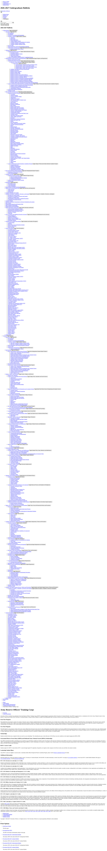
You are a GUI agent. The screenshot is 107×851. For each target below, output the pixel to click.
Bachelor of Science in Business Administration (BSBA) (21, 75)
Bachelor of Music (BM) (15, 72)
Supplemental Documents (15, 491)
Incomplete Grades (14, 474)
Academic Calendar (12, 36)
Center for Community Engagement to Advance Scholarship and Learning (19, 201)
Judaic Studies (13, 133)
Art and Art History (14, 101)
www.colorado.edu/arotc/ (5, 758)
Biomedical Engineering (15, 104)
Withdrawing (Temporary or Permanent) (18, 580)
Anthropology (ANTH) (12, 234)
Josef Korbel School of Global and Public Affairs (20, 355)
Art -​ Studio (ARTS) (12, 237)
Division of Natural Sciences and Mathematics (19, 357)
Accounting (12, 94)
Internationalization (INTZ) (13, 294)
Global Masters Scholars (12, 173)
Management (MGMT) (12, 305)
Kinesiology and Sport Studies (16, 134)
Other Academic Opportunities (11, 205)
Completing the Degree (15, 549)
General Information (9, 447)
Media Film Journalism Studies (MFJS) (15, 310)
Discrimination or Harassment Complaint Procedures (18, 198)
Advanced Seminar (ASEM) (13, 230)
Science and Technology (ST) (14, 324)
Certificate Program (14, 461)
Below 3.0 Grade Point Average (16, 526)
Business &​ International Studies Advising (18, 177)
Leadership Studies (14, 137)
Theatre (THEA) (11, 331)
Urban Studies (13, 161)
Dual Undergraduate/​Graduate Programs (13, 170)
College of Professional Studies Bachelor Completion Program (20, 163)
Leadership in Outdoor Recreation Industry (18, 136)
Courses (4, 17)
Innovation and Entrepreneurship (16, 129)
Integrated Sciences (14, 130)
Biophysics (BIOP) (11, 619)
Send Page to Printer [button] (7, 826)
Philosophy (12, 148)
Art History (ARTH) (12, 239)
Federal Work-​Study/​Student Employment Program (20, 509)
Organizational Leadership (15, 168)
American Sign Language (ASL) (14, 232)
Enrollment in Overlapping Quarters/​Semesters (17, 553)
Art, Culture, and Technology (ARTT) (15, 238)
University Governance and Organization (16, 35)
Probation (12, 533)
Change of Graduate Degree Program (17, 499)
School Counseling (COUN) (13, 688)
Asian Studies (13, 102)
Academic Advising (9, 174)
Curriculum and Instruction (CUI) (14, 634)
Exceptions (12, 589)
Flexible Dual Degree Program (16, 458)
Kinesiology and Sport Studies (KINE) (15, 298)
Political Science (13, 150)
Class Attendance (11, 538)
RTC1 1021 (33, 811)
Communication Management (16, 433)
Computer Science (14, 114)
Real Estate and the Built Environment (17, 153)
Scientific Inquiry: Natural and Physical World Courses (26, 66)
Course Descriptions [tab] (7, 713)
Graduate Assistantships (15, 510)
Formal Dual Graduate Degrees (14, 364)
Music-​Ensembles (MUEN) (13, 312)
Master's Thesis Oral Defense (16, 567)
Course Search (8, 334)
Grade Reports (13, 473)
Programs (5, 16)
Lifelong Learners (13, 482)
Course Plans (15, 63)
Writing (11, 162)
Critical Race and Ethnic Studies (16, 115)
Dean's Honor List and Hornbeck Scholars (16, 224)
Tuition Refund (11, 190)
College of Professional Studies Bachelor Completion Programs (20, 83)
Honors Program (13, 126)
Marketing (12, 140)
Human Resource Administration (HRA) (16, 657)
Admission (7, 50)
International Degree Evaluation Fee (17, 489)
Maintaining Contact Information (16, 603)
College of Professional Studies (16, 361)
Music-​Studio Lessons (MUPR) (14, 313)
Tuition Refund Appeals (15, 520)
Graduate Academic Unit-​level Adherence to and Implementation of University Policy (27, 453)
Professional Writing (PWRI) (13, 681)
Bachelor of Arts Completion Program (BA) (19, 86)
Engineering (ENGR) (12, 261)
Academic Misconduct (14, 600)
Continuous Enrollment (15, 559)
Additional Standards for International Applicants (17, 500)
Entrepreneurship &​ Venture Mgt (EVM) (16, 645)
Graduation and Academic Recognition (13, 221)
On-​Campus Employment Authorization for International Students (23, 511)
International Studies (14, 131)
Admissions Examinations (15, 493)
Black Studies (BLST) (12, 245)
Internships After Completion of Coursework (16, 563)
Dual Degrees (8, 350)
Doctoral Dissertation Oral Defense (17, 548)
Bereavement (13, 608)
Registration (7, 182)
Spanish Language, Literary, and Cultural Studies (20, 158)
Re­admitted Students (12, 220)
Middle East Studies (14, 145)
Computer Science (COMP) (13, 256)
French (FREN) (11, 275)
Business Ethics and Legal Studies (17, 107)
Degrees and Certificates (12, 375)
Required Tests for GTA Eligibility (17, 504)
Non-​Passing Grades (14, 472)
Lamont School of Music (15, 383)
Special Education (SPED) (13, 692)
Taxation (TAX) (11, 694)
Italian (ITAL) (10, 295)
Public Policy (13, 152)
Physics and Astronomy (15, 149)
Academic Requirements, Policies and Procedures (15, 521)
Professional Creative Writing (16, 439)
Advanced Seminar (14, 95)
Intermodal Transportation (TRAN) (15, 660)
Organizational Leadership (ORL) (14, 677)
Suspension (12, 534)
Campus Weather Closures (15, 41)
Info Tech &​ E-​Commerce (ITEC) (14, 659)
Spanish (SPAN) (11, 330)
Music (11, 146)
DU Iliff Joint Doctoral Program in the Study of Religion (21, 407)
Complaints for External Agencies (14, 199)
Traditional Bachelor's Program (14, 51)
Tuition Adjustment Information (16, 519)
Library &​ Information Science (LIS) (15, 667)
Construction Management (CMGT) (15, 257)
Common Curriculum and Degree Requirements (19, 69)
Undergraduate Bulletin (7, 814)
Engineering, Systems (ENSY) (14, 643)
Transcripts (10, 213)
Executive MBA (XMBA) (13, 647)
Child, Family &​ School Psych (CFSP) (15, 625)
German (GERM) (11, 279)
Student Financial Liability (15, 518)
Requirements (13, 545)
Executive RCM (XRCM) (13, 648)
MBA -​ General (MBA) (12, 673)
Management (12, 139)
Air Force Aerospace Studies (16, 96)
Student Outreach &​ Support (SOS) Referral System (20, 610)
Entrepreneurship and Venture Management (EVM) (18, 269)
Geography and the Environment (16, 124)
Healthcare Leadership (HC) (13, 284)
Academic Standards (12, 522)
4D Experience (11, 33)
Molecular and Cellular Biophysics (17, 429)
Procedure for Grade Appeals (13, 195)
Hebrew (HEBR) (11, 285)
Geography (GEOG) (12, 277)
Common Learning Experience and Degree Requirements (21, 85)
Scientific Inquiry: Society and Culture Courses (24, 68)
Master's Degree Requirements (14, 564)
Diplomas (10, 223)
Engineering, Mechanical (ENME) (14, 266)
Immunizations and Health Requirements (16, 596)
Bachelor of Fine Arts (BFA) (16, 71)
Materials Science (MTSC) (13, 307)
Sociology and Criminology (15, 156)
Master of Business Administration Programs (19, 403)
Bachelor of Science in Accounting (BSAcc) (19, 74)
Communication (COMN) (13, 627)
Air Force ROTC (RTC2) (13, 231)
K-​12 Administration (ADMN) (14, 664)
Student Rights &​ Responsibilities (12, 206)
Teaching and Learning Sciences (16, 422)
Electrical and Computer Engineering (17, 118)
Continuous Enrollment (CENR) (14, 631)
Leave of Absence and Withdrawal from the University (16, 214)
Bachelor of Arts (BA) (14, 70)
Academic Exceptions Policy (13, 197)
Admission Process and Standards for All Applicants (18, 484)
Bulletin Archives (6, 816)
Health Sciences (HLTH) (13, 283)
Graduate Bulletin (6, 815)
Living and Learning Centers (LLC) (15, 304)
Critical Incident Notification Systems (15, 208)
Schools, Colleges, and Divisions (11, 374)
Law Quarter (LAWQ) (12, 301)
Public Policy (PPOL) (12, 319)
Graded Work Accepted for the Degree (18, 527)
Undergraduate (6, 30)
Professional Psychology (15, 409)
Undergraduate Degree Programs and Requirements (15, 58)
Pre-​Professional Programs (15, 178)
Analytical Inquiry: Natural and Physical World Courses (26, 64)
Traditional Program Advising (14, 175)
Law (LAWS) (10, 665)
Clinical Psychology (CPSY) (13, 251)
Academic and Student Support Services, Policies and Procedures (18, 587)
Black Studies (13, 105)
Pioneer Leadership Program (59, 752)
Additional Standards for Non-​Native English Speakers (18, 501)
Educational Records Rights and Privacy (16, 209)
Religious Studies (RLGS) (13, 322)
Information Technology (15, 167)
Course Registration (12, 184)
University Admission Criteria (16, 486)
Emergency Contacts (12, 212)
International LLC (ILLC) (13, 292)
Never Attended (13, 466)
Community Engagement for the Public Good (19, 113)
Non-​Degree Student (14, 55)
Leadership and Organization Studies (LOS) (16, 303)
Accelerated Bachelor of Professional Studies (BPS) (20, 87)
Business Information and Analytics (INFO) (16, 248)
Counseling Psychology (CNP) (14, 258)
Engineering (12, 392)
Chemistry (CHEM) (12, 249)
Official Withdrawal (12, 215)
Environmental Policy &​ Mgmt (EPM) (15, 646)
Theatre (11, 160)
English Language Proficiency (16, 503)
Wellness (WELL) (11, 332)
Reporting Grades (13, 465)
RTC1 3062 (48, 811)
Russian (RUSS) (11, 323)
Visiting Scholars (13, 483)
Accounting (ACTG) (12, 229)
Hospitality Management (15, 127)
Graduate (5, 335)
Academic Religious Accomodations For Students (20, 42)
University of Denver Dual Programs (15, 171)
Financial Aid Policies (14, 512)
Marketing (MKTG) (12, 306)
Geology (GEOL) (11, 278)
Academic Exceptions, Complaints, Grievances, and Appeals (17, 193)
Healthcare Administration (15, 166)
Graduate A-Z (5, 2)
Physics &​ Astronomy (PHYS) (14, 315)
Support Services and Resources (14, 606)
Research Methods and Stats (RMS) (15, 687)
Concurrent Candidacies (15, 462)
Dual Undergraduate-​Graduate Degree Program (19, 459)
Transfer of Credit (11, 90)
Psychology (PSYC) (12, 317)
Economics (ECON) (12, 260)
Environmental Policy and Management (18, 434)
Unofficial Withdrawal (12, 216)
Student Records (11, 601)
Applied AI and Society (15, 98)
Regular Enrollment (14, 556)
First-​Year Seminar (14, 122)
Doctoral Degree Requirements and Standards (17, 544)
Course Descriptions (9, 228)
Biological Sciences (14, 103)
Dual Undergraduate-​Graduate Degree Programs (17, 351)
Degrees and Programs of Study (14, 59)
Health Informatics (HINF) (13, 652)
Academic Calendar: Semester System (17, 44)
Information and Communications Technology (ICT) (18, 289)
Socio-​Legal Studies (14, 155)
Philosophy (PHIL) (11, 314)
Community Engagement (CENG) (14, 255)
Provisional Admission (14, 479)
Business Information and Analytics (17, 108)
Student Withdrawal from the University (16, 578)
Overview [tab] (5, 712)
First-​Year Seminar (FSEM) (13, 274)
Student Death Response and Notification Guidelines (20, 611)
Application (12, 487)
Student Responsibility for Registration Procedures (20, 572)
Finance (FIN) (10, 273)
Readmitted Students (14, 52)
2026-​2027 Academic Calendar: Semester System (20, 344)
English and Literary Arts (15, 120)
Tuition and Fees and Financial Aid (12, 188)
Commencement (11, 222)
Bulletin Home (6, 4)
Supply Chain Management (15, 442)
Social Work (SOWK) (12, 327)
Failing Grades (13, 467)
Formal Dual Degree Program (16, 457)
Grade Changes (13, 531)
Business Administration (15, 106)
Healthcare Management (15, 436)
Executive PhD (13, 399)
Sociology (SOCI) (11, 329)
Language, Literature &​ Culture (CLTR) (16, 300)
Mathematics (12, 141)
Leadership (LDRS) (12, 302)
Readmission (10, 570)
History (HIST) (11, 286)
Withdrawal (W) (13, 468)
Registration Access (12, 183)
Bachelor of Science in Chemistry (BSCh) (18, 77)
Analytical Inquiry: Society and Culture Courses (24, 65)
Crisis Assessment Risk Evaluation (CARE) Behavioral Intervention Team (24, 609)
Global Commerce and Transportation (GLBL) (17, 280)
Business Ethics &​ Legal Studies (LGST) (16, 621)
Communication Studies (15, 112)
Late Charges (13, 517)
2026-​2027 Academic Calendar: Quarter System (19, 343)
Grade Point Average (14, 524)
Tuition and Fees (11, 189)
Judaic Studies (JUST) (12, 297)
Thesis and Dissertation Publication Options (18, 552)
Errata (4, 700)
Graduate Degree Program (15, 456)
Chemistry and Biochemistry (16, 111)
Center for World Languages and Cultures (18, 110)
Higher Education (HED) (13, 655)
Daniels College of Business (15, 353)
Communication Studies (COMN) (14, 254)
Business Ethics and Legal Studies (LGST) (16, 247)
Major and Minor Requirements (11, 91)
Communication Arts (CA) (13, 253)
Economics (12, 117)
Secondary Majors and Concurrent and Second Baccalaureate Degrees (24, 82)
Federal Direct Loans (14, 507)
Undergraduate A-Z (7, 3)
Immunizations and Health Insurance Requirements (15, 187)
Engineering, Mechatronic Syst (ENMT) (16, 267)
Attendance (12, 37)
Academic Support (9, 200)
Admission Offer (13, 495)
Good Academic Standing (15, 525)
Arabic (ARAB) (11, 235)
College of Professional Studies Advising (16, 180)
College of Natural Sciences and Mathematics (19, 370)
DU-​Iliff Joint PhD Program (15, 460)
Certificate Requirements (13, 543)
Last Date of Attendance (15, 470)
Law (11, 445)
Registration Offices (14, 573)
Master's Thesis (13, 566)
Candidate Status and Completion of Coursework (20, 530)
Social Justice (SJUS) (12, 325)
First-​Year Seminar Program (15, 176)
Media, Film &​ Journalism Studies (17, 143)
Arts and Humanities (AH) (13, 240)
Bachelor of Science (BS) (15, 73)
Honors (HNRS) (11, 287)
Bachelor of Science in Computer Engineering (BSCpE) (21, 79)
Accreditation (10, 34)
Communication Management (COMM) (16, 628)
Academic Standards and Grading (12, 192)
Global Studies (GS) (12, 282)
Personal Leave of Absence (15, 581)
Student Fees (12, 515)
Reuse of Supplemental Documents (17, 492)
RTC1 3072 (7, 803)
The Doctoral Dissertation (15, 546)
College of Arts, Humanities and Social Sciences (19, 352)
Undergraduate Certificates (15, 88)
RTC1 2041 (43, 811)
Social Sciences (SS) (12, 326)
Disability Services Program (13, 595)
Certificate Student (14, 480)
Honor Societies (11, 227)
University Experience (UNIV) (14, 696)
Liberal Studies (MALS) (12, 666)
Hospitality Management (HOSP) (14, 288)
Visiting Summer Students (15, 56)
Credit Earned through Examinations (15, 89)
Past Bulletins (5, 699)
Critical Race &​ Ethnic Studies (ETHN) (15, 259)
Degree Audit (10, 181)
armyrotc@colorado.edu (19, 758)
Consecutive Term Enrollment (16, 558)
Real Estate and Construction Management (18, 404)
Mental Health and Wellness (15, 144)
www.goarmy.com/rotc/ (72, 757)
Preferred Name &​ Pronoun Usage (17, 604)
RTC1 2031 (38, 811)
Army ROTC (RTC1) (12, 236)
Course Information (12, 185)
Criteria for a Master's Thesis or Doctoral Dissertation (20, 551)
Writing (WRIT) (11, 333)
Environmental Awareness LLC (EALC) (16, 270)
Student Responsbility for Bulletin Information (19, 451)
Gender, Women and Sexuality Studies (17, 123)
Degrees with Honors (12, 225)
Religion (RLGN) (11, 685)
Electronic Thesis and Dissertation (14, 550)
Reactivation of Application (15, 497)
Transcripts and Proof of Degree (16, 490)
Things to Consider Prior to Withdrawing (18, 579)
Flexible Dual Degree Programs (14, 363)
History (11, 125)
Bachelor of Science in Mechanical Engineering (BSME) (21, 81)
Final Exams (12, 38)
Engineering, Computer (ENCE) (14, 264)
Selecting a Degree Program (15, 62)
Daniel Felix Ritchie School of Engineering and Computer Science (23, 354)
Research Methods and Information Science (18, 421)
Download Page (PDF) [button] (7, 830)
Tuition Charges (13, 514)
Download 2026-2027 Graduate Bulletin (11, 838)
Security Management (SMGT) (14, 690)
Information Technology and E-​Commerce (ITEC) (18, 291)
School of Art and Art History (16, 378)
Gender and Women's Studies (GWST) (15, 276)
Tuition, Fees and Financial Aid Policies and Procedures (16, 505)
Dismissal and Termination (15, 535)
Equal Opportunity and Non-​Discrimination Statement (18, 46)
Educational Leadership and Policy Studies (18, 419)
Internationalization (14, 132)
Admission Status (11, 476)
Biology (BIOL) (11, 244)
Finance (11, 121)
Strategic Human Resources (15, 440)
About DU (7, 31)
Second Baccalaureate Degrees (16, 53)
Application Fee (13, 488)
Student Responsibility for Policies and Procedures (18, 576)
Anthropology (13, 97)
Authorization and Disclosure (13, 47)
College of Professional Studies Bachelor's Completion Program (20, 57)
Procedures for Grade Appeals (16, 594)
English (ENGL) (11, 268)
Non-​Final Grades (13, 469)
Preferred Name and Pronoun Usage (15, 211)
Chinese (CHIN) (11, 250)
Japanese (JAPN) (11, 296)
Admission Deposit (14, 496)
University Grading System (13, 464)
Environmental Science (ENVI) (14, 272)
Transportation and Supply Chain (16, 169)
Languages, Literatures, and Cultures (17, 135)
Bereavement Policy (14, 39)
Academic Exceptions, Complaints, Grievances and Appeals (19, 588)
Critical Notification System (13, 449)
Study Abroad (8, 203)
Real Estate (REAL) (12, 321)
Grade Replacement (14, 528)
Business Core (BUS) (12, 246)
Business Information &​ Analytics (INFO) (16, 622)
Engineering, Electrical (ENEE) (14, 265)
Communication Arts (14, 165)
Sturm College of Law (14, 362)
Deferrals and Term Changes (16, 498)
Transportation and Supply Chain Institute (18, 443)
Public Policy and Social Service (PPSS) (16, 320)
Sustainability (13, 159)
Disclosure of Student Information (17, 602)
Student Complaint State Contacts (17, 49)
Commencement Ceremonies (16, 561)
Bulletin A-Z (5, 15)
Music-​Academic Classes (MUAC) (15, 311)
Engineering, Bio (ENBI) (13, 263)
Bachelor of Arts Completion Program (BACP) (17, 242)
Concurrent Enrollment (14, 557)
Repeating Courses (14, 529)
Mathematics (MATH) (12, 308)
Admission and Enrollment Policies (12, 475)
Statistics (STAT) (11, 693)
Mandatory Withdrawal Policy (16, 583)
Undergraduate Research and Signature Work (14, 204)
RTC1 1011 (28, 811)
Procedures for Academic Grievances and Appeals (17, 196)
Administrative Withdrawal (15, 536)
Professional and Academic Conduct (15, 597)
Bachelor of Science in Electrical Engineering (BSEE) (21, 80)
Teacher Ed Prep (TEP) (12, 695)
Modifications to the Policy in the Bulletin (18, 452)
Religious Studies (13, 154)
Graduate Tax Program (14, 446)
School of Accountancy (15, 396)
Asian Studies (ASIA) (12, 241)
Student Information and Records (11, 207)
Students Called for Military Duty (14, 219)
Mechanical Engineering (15, 142)
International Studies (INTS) (13, 293)
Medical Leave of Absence (13, 217)
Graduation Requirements (13, 560)
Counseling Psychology (15, 418)
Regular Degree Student (15, 478)
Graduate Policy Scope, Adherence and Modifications (18, 450)
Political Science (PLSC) (13, 316)
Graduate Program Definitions (14, 455)
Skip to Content (6, 1)
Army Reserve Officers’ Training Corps (18, 99)
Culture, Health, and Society (15, 116)
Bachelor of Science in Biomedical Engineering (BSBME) (21, 78)
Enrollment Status (11, 554)
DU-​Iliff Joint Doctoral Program (14, 406)
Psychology (12, 151)
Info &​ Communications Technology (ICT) (16, 658)
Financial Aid (10, 191)
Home (4, 702)
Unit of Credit (10, 45)
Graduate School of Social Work (16, 359)
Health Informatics (14, 435)
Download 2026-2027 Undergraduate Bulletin (12, 834)
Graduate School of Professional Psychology (19, 358)
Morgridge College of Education (16, 360)
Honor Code (12, 598)
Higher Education (13, 420)
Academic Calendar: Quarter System (17, 43)
